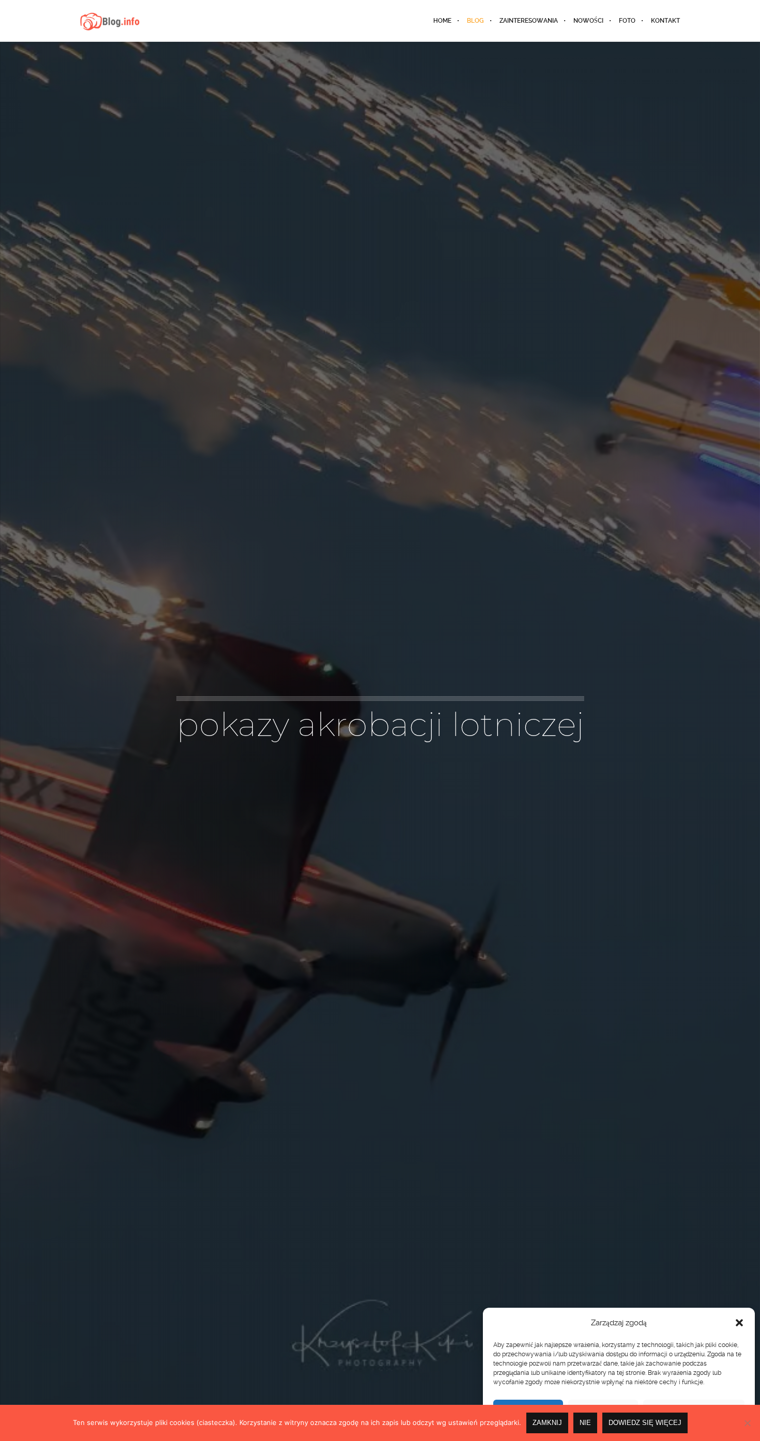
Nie (585, 1423)
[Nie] (747, 1423)
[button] (739, 1323)
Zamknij (547, 1423)
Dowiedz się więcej (645, 1423)
